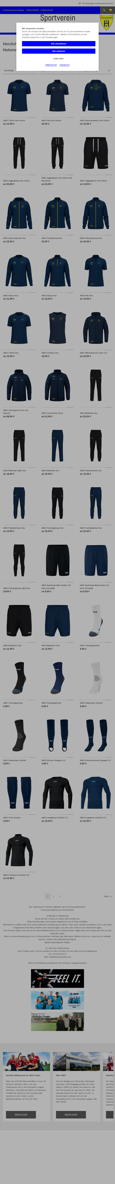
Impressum (65, 64)
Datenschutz (51, 64)
